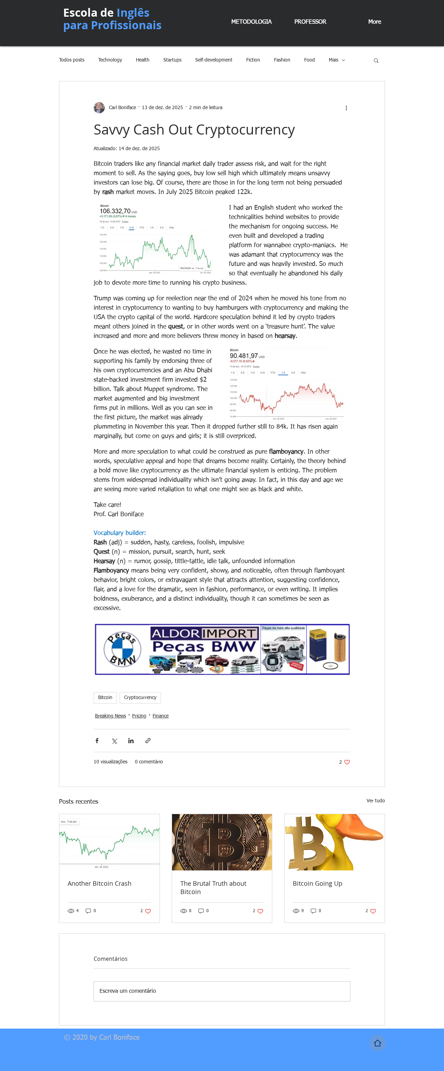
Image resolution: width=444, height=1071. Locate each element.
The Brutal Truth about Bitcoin (213, 887)
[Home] (377, 1043)
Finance (161, 716)
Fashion (282, 60)
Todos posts (71, 60)
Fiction (253, 60)
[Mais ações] (346, 108)
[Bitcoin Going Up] (334, 842)
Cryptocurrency (140, 697)
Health (143, 60)
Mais (333, 60)
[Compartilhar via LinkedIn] (131, 740)
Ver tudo (376, 800)
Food (309, 60)
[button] (376, 60)
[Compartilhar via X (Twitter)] (114, 740)
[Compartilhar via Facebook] (97, 740)
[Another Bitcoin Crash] (109, 842)
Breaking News (110, 716)
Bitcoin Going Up (317, 883)
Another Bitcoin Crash (99, 883)
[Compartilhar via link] (148, 740)
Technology (110, 60)
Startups (172, 60)
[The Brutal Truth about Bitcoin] (222, 842)
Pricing (139, 716)
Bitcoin (105, 697)
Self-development (213, 60)
